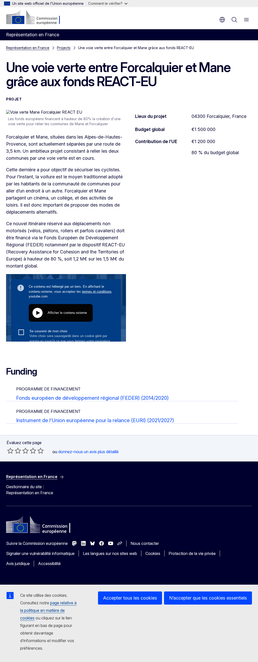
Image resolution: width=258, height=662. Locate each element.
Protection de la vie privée (192, 553)
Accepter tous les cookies (130, 598)
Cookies (152, 553)
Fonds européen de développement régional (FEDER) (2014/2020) (92, 398)
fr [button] (222, 19)
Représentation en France (27, 48)
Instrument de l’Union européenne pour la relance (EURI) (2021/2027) (95, 420)
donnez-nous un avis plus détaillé (88, 451)
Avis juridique (18, 563)
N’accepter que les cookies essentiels (208, 598)
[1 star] (10, 450)
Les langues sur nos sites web (110, 553)
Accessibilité (49, 563)
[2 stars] (14, 450)
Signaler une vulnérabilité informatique (40, 553)
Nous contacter (145, 543)
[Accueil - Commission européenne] (36, 17)
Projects (64, 48)
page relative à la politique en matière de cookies (48, 610)
